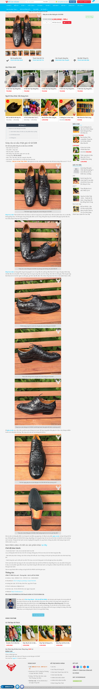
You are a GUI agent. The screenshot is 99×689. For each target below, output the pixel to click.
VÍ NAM (9, 5)
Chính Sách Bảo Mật (83, 60)
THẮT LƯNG (31, 5)
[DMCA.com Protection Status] (77, 682)
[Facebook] (77, 667)
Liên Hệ (53, 667)
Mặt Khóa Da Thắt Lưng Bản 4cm (51, 117)
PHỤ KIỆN (35, 9)
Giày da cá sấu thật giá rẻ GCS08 (17, 128)
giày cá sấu (10, 430)
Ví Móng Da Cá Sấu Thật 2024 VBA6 (34, 117)
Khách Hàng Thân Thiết (57, 683)
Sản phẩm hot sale (63, 1)
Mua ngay (72, 1)
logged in (14, 658)
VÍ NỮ (23, 5)
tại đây (44, 545)
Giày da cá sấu (9, 214)
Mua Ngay (67, 22)
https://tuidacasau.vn (17, 591)
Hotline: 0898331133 (84, 1)
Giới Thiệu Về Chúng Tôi (57, 669)
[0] (93, 1)
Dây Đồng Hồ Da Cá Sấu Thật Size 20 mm (71, 117)
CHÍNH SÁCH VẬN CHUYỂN (58, 680)
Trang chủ (8, 11)
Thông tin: (12, 138)
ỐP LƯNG (80, 5)
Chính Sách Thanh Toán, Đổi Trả (59, 672)
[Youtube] (84, 667)
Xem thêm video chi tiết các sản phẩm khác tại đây (23, 131)
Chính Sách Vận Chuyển (62, 60)
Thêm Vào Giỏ (57, 22)
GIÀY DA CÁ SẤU (23, 11)
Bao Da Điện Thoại (12, 9)
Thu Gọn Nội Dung (38, 615)
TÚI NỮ (48, 5)
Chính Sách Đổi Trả (38, 60)
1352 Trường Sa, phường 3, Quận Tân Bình (24, 580)
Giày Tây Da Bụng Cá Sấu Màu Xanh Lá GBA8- (19, 643)
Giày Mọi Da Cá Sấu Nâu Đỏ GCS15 (66, 643)
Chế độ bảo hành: (14, 134)
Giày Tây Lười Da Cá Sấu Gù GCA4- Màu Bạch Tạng (37, 643)
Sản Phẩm (14, 11)
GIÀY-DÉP (55, 5)
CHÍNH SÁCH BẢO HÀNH (58, 677)
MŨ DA (63, 5)
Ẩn (25, 125)
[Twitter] (81, 667)
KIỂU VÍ (16, 5)
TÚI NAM (39, 5)
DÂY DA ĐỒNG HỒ (25, 9)
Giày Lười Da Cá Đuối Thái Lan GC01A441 (51, 643)
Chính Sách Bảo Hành (16, 60)
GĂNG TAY (71, 5)
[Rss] (74, 667)
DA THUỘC (44, 9)
